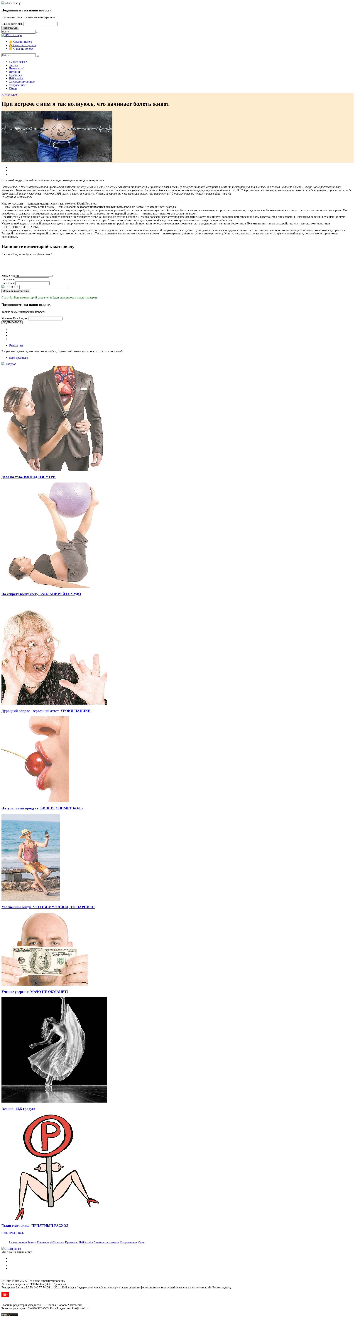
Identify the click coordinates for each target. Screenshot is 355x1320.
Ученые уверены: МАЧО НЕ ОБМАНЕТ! (34, 992)
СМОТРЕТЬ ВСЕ (12, 1232)
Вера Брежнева (18, 357)
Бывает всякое (18, 61)
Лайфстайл (16, 78)
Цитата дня (16, 345)
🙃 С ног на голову (21, 48)
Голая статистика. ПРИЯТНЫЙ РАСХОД (34, 1226)
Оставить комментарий (16, 291)
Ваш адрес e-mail (12, 23)
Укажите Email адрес (14, 318)
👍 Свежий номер (20, 41)
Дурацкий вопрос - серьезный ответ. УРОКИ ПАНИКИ (46, 711)
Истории (14, 71)
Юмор (13, 88)
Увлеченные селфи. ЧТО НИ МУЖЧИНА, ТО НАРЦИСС (48, 907)
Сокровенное (17, 85)
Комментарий (10, 275)
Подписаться (10, 27)
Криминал (15, 75)
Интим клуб (16, 68)
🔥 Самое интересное (22, 45)
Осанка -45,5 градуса (18, 1109)
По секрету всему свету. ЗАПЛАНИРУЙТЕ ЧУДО (41, 594)
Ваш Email (8, 283)
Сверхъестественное (22, 81)
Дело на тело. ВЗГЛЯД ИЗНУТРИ (28, 477)
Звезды (13, 65)
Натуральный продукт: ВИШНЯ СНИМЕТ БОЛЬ (42, 808)
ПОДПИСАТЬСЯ (12, 322)
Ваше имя (7, 279)
